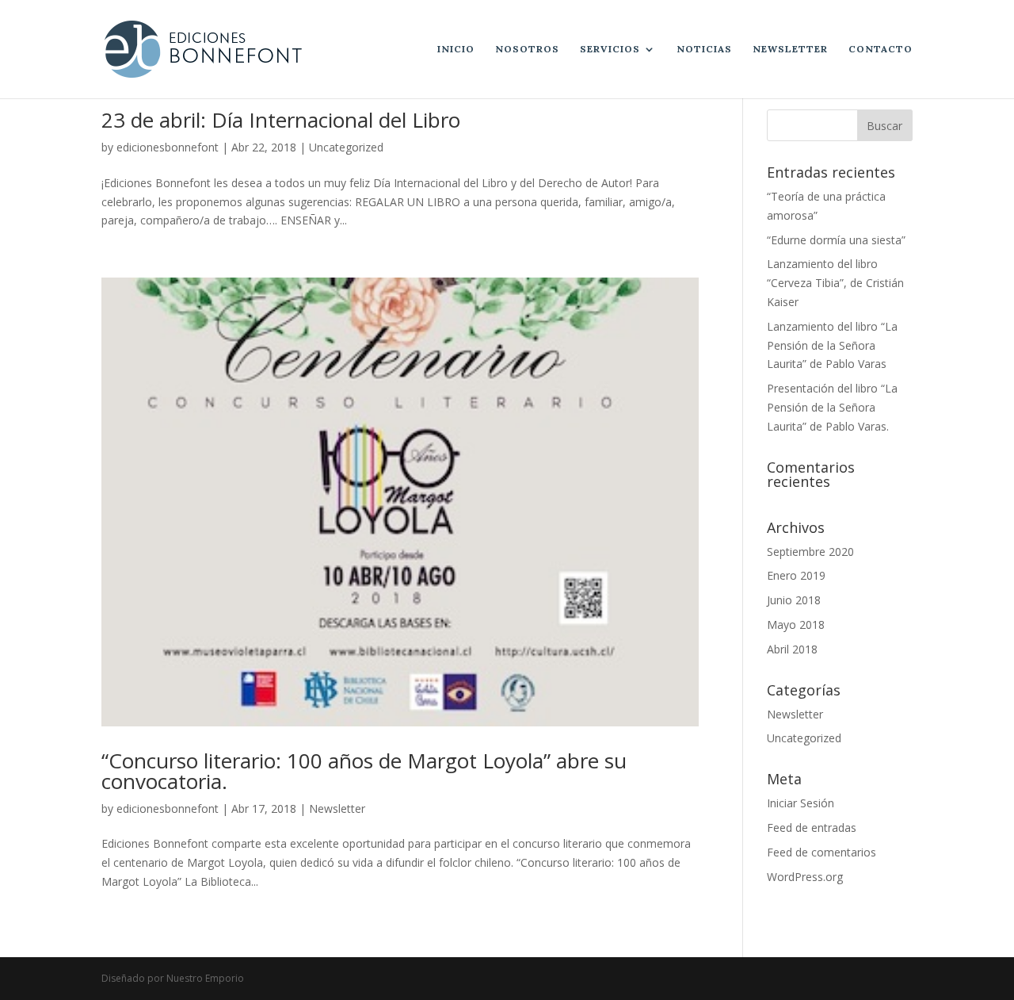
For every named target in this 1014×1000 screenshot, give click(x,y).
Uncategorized (346, 147)
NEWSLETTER (790, 49)
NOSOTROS (527, 49)
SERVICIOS (610, 49)
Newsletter (337, 808)
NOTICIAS (704, 49)
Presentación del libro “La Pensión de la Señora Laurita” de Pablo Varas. (832, 407)
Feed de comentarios (821, 852)
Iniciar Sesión (800, 802)
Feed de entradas (811, 827)
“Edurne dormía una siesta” (836, 239)
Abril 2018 (792, 649)
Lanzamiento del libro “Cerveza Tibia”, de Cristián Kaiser (835, 282)
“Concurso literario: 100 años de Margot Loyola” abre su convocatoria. (364, 770)
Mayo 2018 (796, 624)
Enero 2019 (796, 575)
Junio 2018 (794, 599)
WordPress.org (805, 876)
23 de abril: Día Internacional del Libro (280, 119)
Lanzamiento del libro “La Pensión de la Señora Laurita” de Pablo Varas (832, 345)
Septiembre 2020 (810, 551)
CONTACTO (880, 49)
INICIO (456, 49)
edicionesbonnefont (167, 147)
